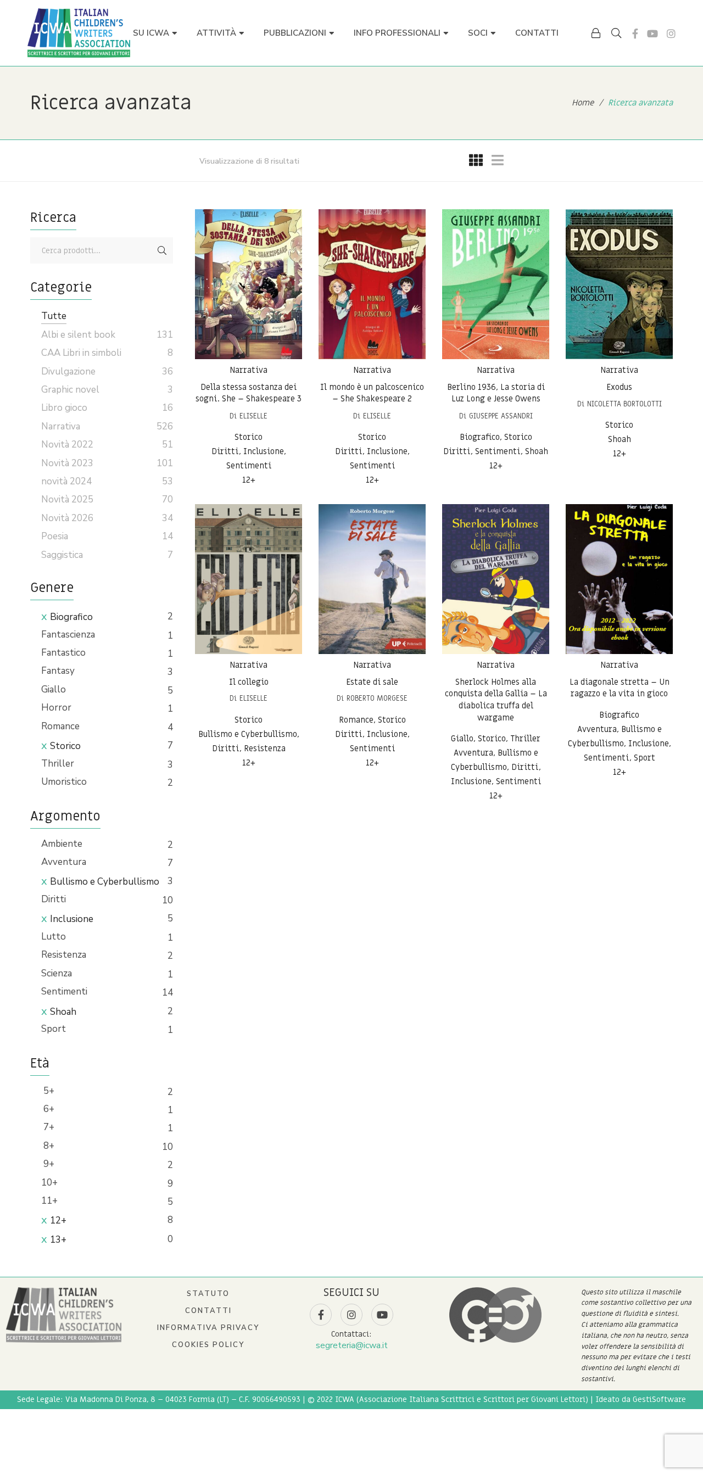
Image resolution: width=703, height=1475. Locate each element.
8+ (47, 1145)
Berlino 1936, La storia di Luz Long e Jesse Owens (496, 393)
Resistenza (63, 954)
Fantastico (63, 652)
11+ (49, 1200)
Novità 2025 (67, 499)
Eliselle (253, 416)
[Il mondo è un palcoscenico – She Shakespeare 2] (372, 284)
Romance (60, 726)
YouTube (652, 33)
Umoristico (64, 781)
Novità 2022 (67, 444)
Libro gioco (64, 407)
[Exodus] (619, 284)
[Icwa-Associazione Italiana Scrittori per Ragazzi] (78, 33)
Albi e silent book (78, 334)
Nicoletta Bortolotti (624, 404)
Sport (53, 1029)
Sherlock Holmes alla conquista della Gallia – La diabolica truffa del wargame (496, 700)
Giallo (53, 689)
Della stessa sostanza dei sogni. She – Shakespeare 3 (249, 393)
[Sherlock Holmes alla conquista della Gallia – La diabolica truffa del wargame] (495, 579)
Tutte (53, 316)
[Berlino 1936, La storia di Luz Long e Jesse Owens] (495, 284)
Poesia (54, 536)
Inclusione (71, 919)
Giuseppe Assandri (501, 416)
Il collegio (249, 682)
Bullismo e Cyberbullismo (104, 881)
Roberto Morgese (377, 698)
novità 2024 (66, 481)
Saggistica (62, 555)
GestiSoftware (659, 1399)
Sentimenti (64, 991)
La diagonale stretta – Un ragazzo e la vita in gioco (619, 688)
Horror (56, 707)
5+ (47, 1091)
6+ (47, 1109)
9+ (47, 1164)
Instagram (671, 33)
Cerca (162, 250)
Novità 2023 (67, 463)
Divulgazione (68, 371)
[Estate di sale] (372, 579)
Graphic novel (70, 389)
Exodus (619, 387)
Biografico (71, 617)
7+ (47, 1127)
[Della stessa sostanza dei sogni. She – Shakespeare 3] (248, 284)
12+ (58, 1220)
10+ (49, 1182)
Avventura (63, 862)
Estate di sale (372, 682)
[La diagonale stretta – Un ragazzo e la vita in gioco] (619, 579)
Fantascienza (68, 634)
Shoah (63, 1011)
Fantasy (58, 670)
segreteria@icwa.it (352, 1345)
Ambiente (61, 843)
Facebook (635, 33)
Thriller (57, 763)
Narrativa (248, 370)
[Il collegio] (248, 579)
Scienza (56, 973)
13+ (58, 1239)
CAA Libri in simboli (81, 353)
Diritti (53, 899)
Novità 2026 (67, 518)
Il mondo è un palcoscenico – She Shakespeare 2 (372, 393)
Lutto (53, 936)
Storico (65, 746)
